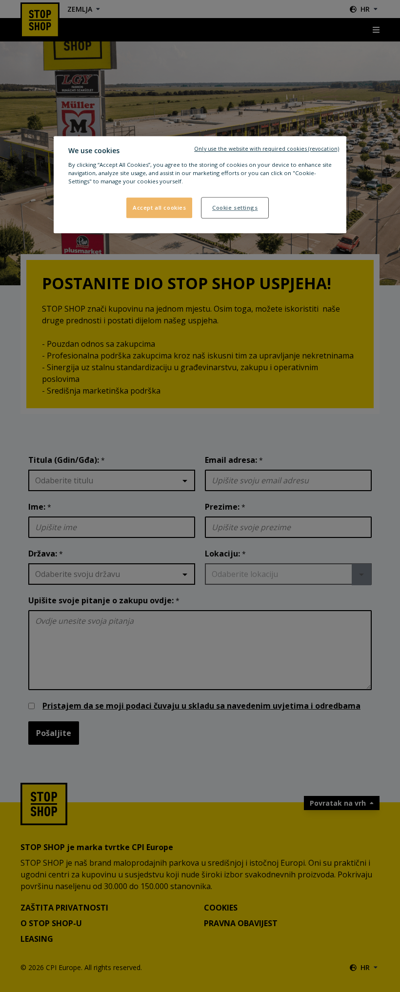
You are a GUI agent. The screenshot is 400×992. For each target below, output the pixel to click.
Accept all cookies (159, 207)
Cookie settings (235, 207)
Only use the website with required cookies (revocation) (266, 148)
